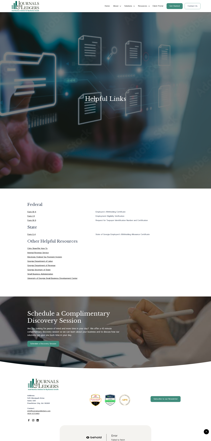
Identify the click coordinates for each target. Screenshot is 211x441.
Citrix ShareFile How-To (37, 248)
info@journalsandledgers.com (38, 411)
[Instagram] (33, 420)
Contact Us (192, 6)
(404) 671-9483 (33, 413)
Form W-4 (31, 211)
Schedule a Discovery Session (43, 343)
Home (107, 6)
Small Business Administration (40, 274)
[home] (25, 6)
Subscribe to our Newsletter (165, 399)
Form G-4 (31, 234)
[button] (116, 6)
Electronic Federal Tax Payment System (44, 257)
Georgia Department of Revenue (41, 265)
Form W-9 (31, 220)
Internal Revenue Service (38, 252)
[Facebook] (28, 420)
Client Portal (158, 6)
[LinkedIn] (37, 420)
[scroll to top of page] (206, 431)
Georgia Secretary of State (39, 269)
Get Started (174, 6)
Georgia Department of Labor (40, 261)
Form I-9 (31, 216)
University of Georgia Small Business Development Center (52, 278)
